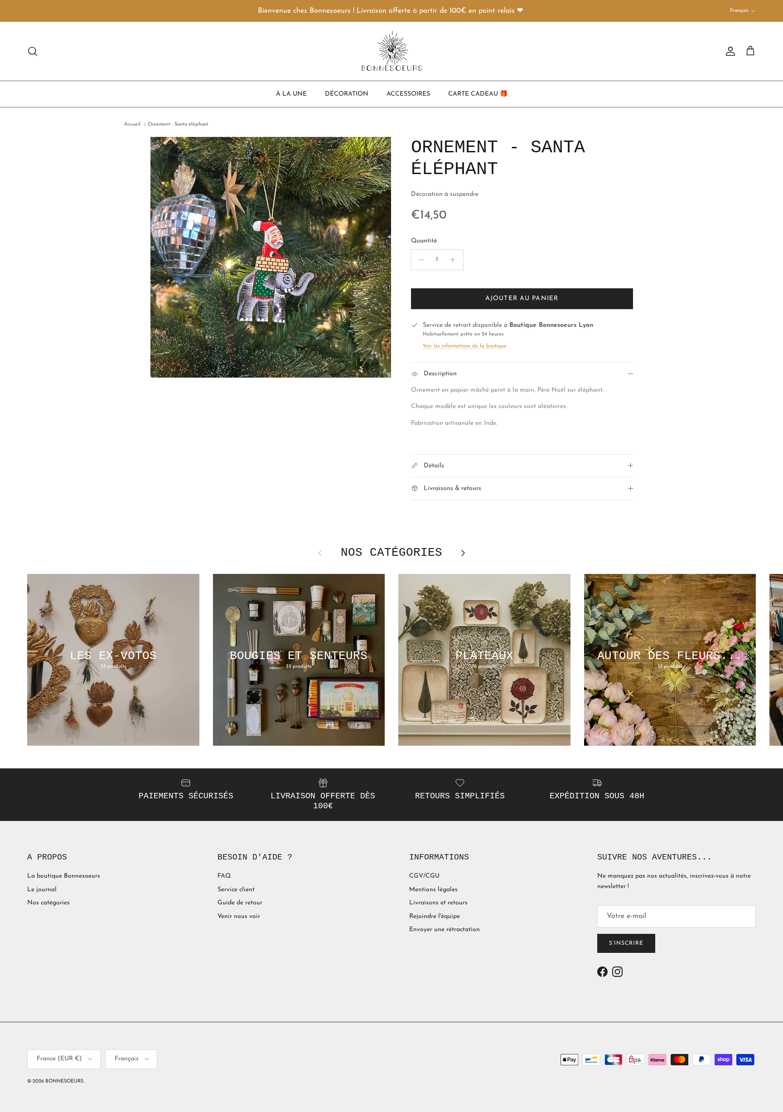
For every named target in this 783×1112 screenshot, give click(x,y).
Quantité (424, 241)
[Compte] (728, 51)
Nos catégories (48, 902)
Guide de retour (240, 902)
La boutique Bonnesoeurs (63, 876)
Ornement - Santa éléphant (178, 124)
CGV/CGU (424, 876)
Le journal (42, 889)
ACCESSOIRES (408, 93)
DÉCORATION (346, 93)
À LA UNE (291, 93)
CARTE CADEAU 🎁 (478, 93)
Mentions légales (433, 889)
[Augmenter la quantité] (455, 260)
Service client (236, 889)
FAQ (224, 876)
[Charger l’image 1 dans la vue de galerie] (270, 257)
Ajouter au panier (521, 298)
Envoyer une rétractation (444, 929)
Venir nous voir (239, 916)
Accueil (132, 124)
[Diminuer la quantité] (419, 260)
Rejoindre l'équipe (434, 916)
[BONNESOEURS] (392, 51)
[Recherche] (32, 51)
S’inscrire (626, 943)
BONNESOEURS (64, 1081)
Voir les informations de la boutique (465, 346)
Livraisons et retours (438, 902)
